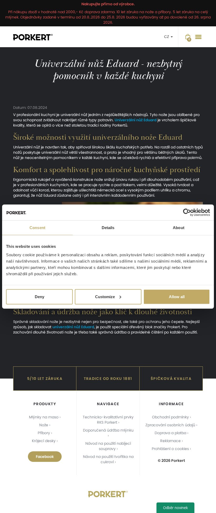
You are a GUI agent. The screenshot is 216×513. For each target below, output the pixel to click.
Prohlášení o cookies (170, 448)
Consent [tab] (37, 227)
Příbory (44, 432)
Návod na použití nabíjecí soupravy (108, 446)
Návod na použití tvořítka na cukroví (108, 459)
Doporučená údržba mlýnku (108, 430)
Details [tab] (108, 227)
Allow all (177, 296)
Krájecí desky (44, 440)
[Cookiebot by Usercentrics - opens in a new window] (187, 212)
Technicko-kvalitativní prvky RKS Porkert (108, 419)
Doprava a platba (170, 432)
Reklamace (170, 440)
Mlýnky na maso (43, 417)
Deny (39, 296)
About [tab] (178, 227)
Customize (105, 296)
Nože (43, 425)
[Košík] (188, 37)
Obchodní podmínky (170, 417)
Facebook (45, 456)
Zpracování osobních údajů (170, 425)
